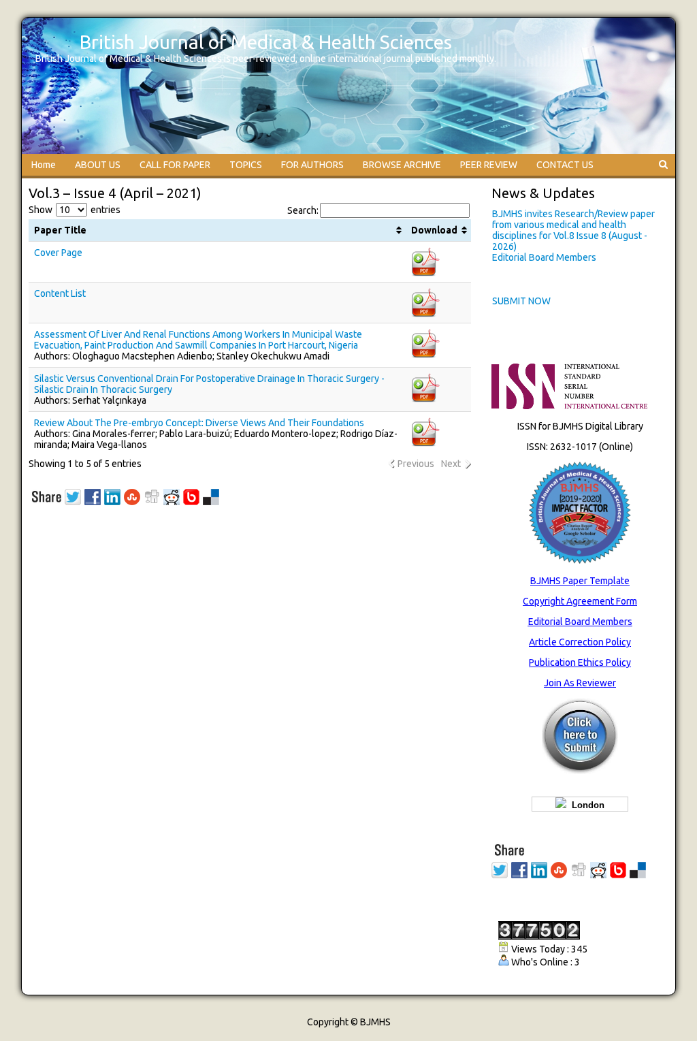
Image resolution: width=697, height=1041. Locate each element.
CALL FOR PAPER (175, 164)
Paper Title (60, 230)
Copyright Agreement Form (580, 601)
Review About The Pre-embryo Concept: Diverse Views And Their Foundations (199, 422)
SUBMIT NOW (521, 300)
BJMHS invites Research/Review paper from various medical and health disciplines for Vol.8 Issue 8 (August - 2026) (573, 230)
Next (451, 463)
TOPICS (245, 164)
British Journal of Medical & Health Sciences (266, 41)
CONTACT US (565, 164)
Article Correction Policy (580, 642)
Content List (60, 293)
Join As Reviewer (580, 682)
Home (43, 164)
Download (434, 230)
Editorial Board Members (544, 257)
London (585, 805)
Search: (303, 210)
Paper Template (595, 580)
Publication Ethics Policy (580, 662)
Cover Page (58, 252)
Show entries (74, 209)
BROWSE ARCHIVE (402, 164)
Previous (416, 463)
